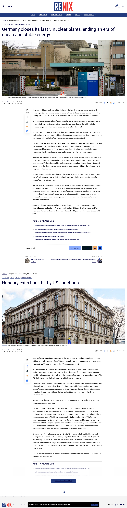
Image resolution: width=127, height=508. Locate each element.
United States (26, 278)
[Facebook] (3, 6)
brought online (44, 208)
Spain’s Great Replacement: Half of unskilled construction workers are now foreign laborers (56, 229)
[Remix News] (63, 6)
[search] (119, 6)
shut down (57, 113)
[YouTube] (8, 6)
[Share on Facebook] (104, 102)
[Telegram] (11, 6)
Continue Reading (63, 481)
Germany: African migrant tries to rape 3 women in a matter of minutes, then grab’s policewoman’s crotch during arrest (62, 233)
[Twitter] (6, 6)
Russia (17, 278)
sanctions (49, 358)
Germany (21, 24)
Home (4, 20)
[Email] (110, 102)
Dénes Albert (8, 101)
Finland (14, 24)
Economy (6, 24)
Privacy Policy (54, 504)
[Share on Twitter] (107, 102)
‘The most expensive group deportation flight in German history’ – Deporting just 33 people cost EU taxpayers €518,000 (62, 226)
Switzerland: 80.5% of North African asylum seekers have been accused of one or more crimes (57, 240)
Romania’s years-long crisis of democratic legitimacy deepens (49, 236)
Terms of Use (66, 504)
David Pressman (61, 369)
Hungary (5, 278)
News (28, 24)
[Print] (113, 102)
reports (77, 364)
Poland (10, 496)
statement (48, 457)
